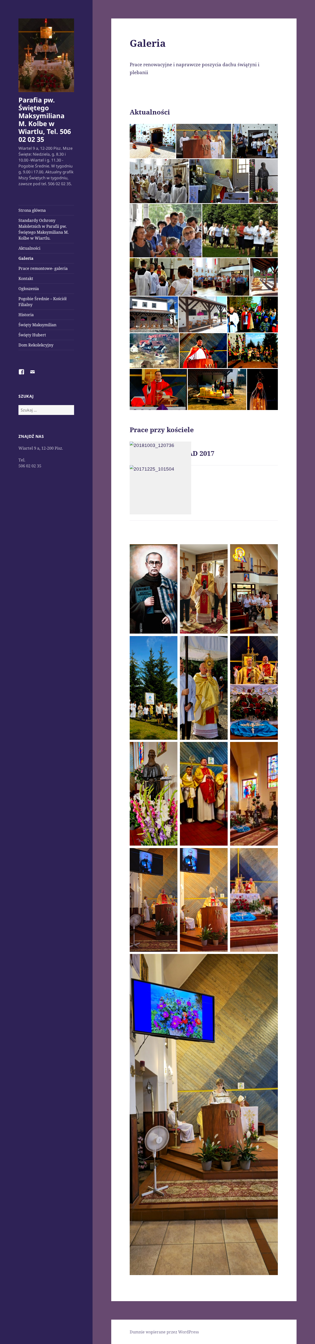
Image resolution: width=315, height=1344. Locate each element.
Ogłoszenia (28, 288)
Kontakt (25, 278)
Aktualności (29, 248)
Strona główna (32, 210)
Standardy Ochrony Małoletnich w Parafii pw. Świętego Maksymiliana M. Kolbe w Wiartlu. (43, 229)
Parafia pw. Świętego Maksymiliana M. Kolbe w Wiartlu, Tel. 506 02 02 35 (44, 119)
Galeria (25, 258)
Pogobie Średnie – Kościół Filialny (42, 301)
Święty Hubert (32, 335)
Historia (26, 314)
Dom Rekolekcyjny (35, 345)
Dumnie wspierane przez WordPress (164, 1332)
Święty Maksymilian (37, 325)
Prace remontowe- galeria (43, 268)
